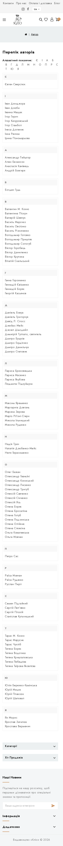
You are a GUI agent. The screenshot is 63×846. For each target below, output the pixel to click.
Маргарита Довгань (17, 407)
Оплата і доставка (40, 3)
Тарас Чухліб (13, 644)
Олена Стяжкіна (15, 528)
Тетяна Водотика (15, 653)
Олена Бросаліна (16, 511)
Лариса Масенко (15, 375)
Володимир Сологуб (18, 244)
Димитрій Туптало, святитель (23, 334)
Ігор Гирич (11, 116)
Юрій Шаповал (14, 698)
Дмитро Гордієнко (16, 343)
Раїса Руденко (14, 580)
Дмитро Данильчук (17, 347)
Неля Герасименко (17, 453)
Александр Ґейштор (18, 157)
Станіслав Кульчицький (19, 616)
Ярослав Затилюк (16, 722)
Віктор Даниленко (16, 252)
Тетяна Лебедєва (15, 662)
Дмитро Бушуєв (15, 338)
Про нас (21, 3)
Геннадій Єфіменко (17, 285)
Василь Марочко (15, 222)
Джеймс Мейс (14, 325)
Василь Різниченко (17, 231)
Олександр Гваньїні (17, 476)
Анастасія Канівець (17, 166)
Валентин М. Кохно (17, 209)
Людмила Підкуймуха (18, 384)
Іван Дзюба (12, 108)
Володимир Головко (18, 235)
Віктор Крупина (14, 257)
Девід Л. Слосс (15, 321)
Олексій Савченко (16, 494)
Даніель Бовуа (14, 313)
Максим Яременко (16, 403)
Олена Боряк (13, 507)
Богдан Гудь (12, 190)
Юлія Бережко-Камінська (21, 685)
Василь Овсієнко (15, 226)
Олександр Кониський (19, 481)
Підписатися (53, 805)
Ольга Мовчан (14, 537)
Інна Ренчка (12, 134)
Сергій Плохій (14, 612)
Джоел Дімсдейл (16, 330)
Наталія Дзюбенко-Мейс (20, 448)
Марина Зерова (15, 412)
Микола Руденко (15, 425)
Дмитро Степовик (16, 351)
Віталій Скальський (17, 261)
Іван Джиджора (15, 104)
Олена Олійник (15, 524)
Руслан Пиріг (13, 584)
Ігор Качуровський (16, 121)
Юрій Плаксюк (14, 694)
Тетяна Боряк (13, 649)
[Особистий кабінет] (52, 19)
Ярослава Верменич (17, 726)
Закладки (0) (46, 19)
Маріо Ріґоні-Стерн (17, 416)
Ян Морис (11, 718)
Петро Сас (11, 556)
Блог (57, 3)
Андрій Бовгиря (15, 170)
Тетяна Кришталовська (19, 657)
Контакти (8, 3)
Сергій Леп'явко (15, 608)
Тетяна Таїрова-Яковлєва (20, 666)
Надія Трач (12, 444)
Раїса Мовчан (13, 575)
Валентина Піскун (16, 213)
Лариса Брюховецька (18, 371)
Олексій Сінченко (16, 498)
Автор (34, 34)
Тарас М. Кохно (15, 636)
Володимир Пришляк (18, 239)
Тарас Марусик (14, 640)
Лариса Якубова (15, 379)
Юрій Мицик (13, 690)
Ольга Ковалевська (17, 532)
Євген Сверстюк (15, 84)
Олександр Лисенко (18, 485)
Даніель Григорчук (17, 317)
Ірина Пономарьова (17, 138)
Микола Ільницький (17, 420)
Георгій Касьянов (15, 293)
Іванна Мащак (13, 112)
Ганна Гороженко (15, 280)
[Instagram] (23, 9)
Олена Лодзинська (17, 520)
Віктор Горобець (15, 248)
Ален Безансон (15, 162)
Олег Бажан (12, 472)
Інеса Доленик (14, 129)
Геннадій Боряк (14, 289)
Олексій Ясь (13, 502)
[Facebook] (28, 9)
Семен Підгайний (16, 603)
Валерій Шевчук (15, 218)
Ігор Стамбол (13, 125)
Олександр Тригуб (17, 489)
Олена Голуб (13, 515)
